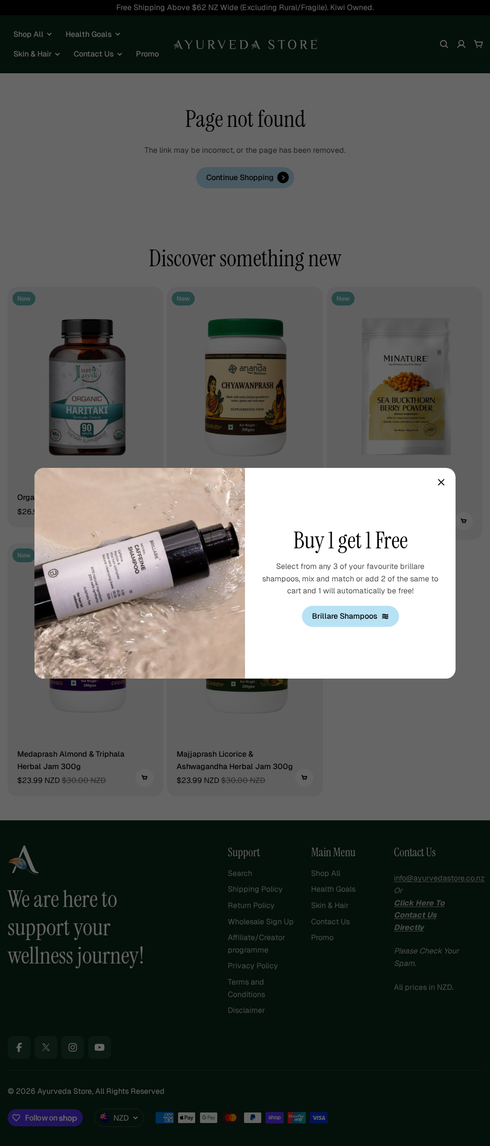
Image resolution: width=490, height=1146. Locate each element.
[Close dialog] (441, 482)
